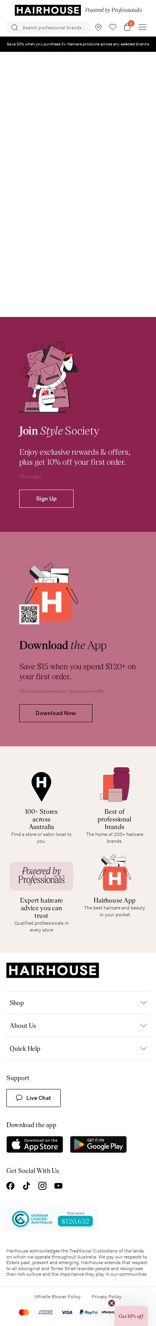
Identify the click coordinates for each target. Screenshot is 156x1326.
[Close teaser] (111, 1303)
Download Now (56, 713)
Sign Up (46, 498)
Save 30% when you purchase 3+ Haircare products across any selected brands (78, 44)
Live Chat (38, 1097)
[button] (131, 1316)
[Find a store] (98, 27)
